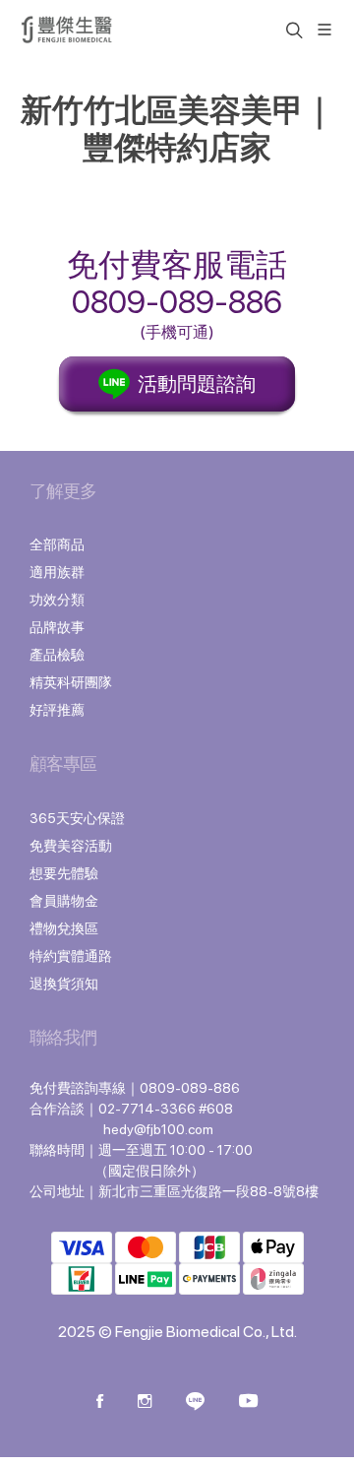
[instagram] (144, 1403)
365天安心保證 (77, 818)
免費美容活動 (71, 846)
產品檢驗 (57, 655)
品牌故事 (57, 627)
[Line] (195, 1403)
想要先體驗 (64, 873)
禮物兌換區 (64, 928)
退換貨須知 (64, 983)
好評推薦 (57, 710)
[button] (292, 29)
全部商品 (57, 544)
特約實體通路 (71, 956)
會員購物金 (64, 901)
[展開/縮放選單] (324, 28)
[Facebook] (99, 1403)
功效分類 (57, 599)
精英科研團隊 (71, 682)
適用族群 (57, 572)
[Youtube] (248, 1403)
